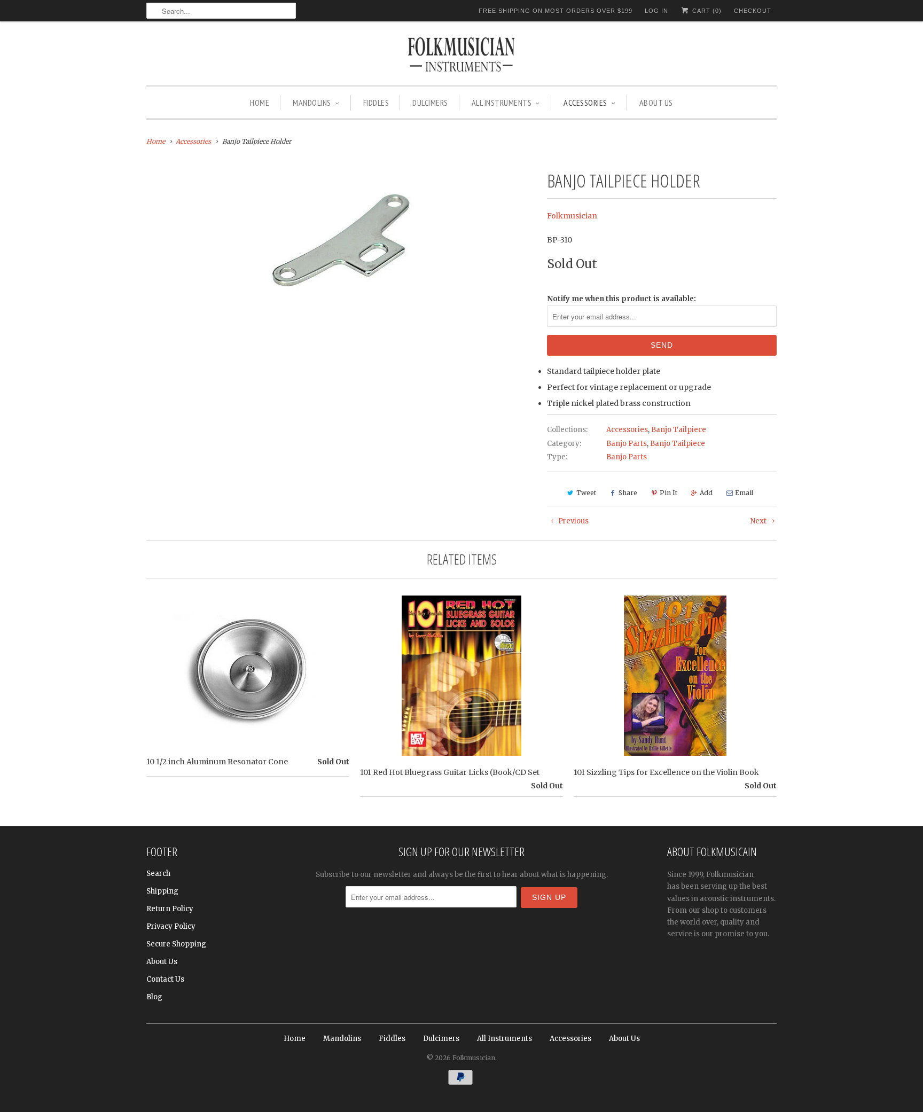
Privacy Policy (170, 926)
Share (628, 493)
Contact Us (165, 979)
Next (759, 521)
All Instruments (502, 102)
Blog (154, 996)
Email (744, 493)
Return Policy (169, 908)
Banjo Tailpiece (678, 429)
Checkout (752, 10)
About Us (656, 102)
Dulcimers (430, 102)
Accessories (585, 102)
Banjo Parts (626, 443)
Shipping (162, 891)
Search (158, 873)
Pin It (668, 493)
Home (259, 102)
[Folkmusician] (461, 56)
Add (706, 493)
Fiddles (376, 102)
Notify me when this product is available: (621, 298)
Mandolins (312, 102)
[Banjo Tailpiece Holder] (341, 242)
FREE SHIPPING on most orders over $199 (555, 10)
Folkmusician (572, 216)
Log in (656, 10)
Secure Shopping (176, 944)
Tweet (586, 493)
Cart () (706, 10)
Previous (573, 521)
